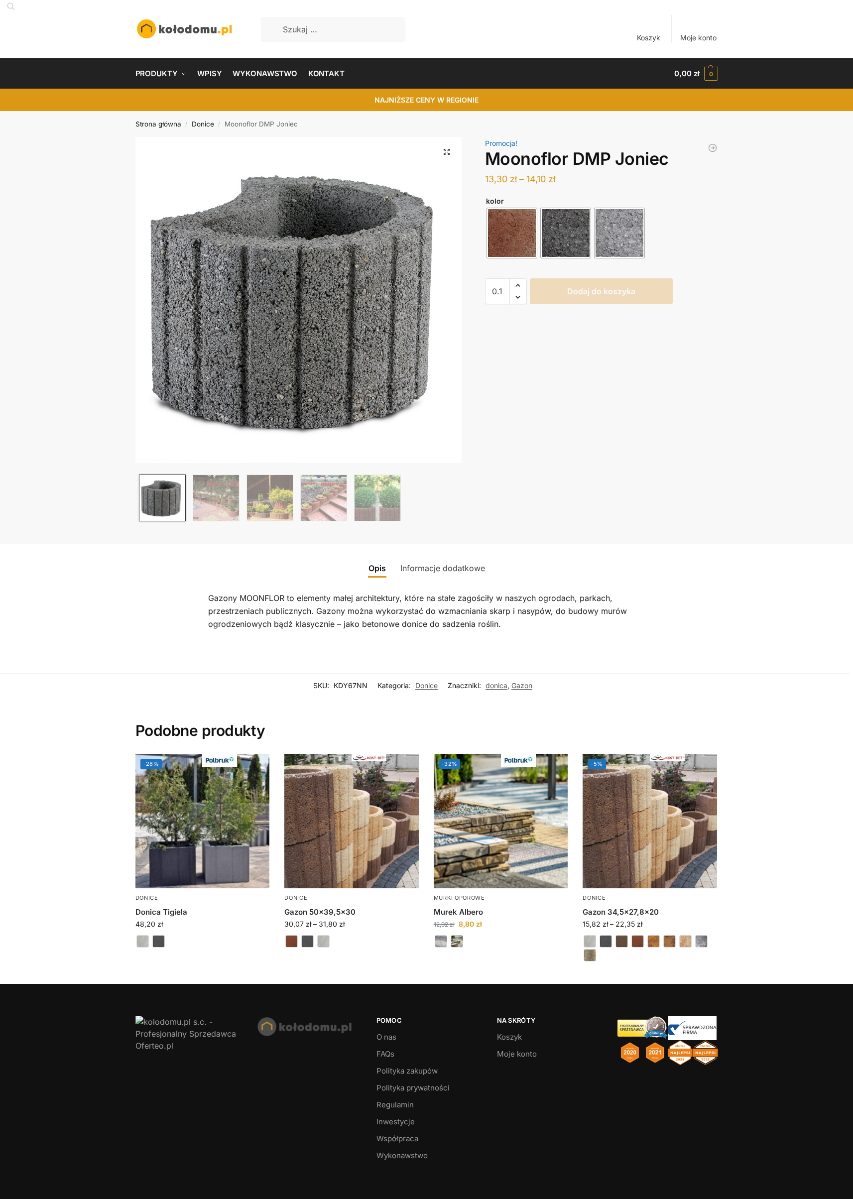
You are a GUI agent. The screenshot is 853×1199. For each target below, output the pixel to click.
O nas (386, 1037)
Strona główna (158, 124)
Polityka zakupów (407, 1071)
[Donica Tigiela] (713, 148)
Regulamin (395, 1104)
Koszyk (648, 37)
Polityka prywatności (413, 1087)
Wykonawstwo (402, 1155)
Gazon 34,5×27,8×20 (621, 912)
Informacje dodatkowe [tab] (442, 568)
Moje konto (698, 37)
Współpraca (397, 1138)
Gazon (521, 685)
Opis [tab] (377, 568)
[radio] (512, 233)
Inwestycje (395, 1121)
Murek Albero (458, 912)
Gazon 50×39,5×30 (320, 912)
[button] (696, 74)
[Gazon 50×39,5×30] (351, 821)
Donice (203, 124)
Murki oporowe (459, 897)
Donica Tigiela (161, 912)
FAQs (385, 1054)
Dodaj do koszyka (601, 291)
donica (496, 685)
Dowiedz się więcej (202, 960)
